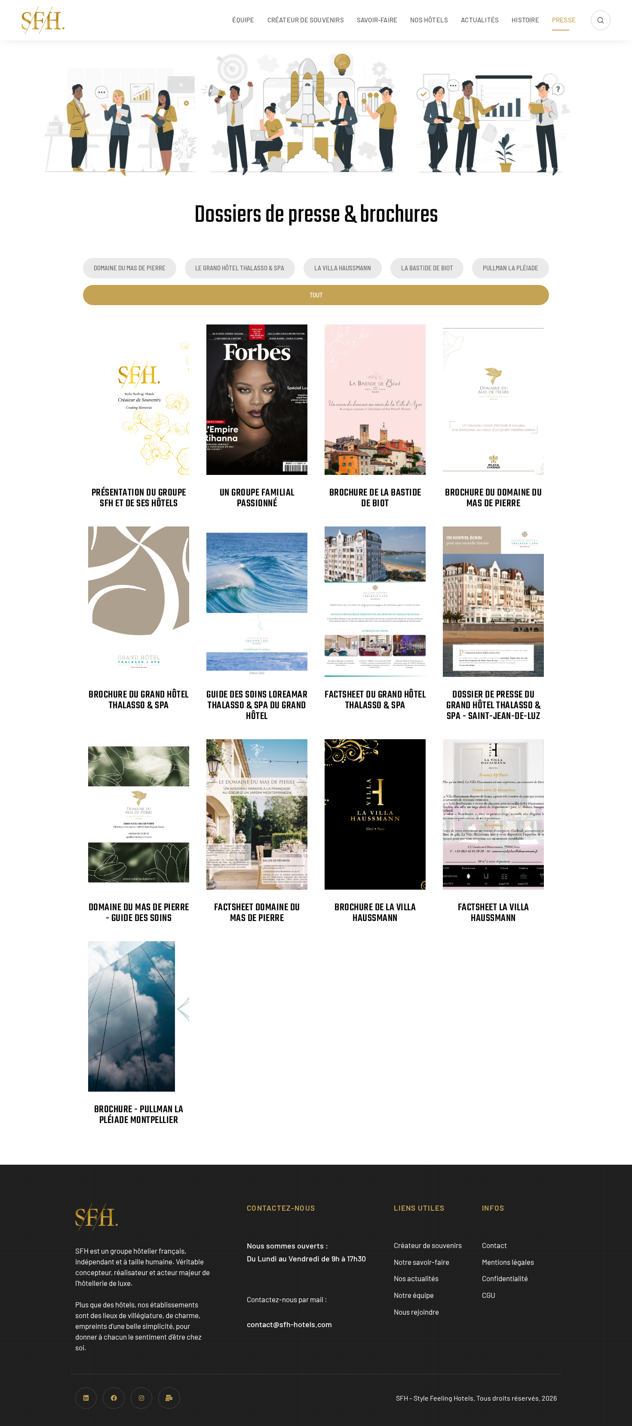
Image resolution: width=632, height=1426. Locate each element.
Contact (494, 1245)
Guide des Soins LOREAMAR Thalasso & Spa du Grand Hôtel (256, 705)
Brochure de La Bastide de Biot (375, 498)
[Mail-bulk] (169, 1398)
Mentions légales (508, 1262)
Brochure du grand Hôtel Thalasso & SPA (139, 700)
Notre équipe (414, 1295)
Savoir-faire (377, 20)
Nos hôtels (429, 20)
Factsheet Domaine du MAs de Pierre (257, 913)
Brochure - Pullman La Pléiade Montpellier (139, 1115)
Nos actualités (416, 1278)
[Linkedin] (86, 1398)
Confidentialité (505, 1278)
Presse (564, 20)
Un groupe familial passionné (257, 498)
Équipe (243, 20)
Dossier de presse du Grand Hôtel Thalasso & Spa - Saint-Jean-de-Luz (493, 705)
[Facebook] (113, 1398)
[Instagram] (141, 1398)
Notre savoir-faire (421, 1262)
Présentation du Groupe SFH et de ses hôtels (139, 498)
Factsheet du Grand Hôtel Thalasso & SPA (375, 700)
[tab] (129, 268)
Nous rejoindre (416, 1311)
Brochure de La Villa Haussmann (375, 913)
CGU (488, 1295)
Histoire (525, 20)
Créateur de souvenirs (305, 20)
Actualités (480, 20)
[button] (601, 20)
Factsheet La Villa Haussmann (493, 913)
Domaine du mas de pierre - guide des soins (139, 913)
